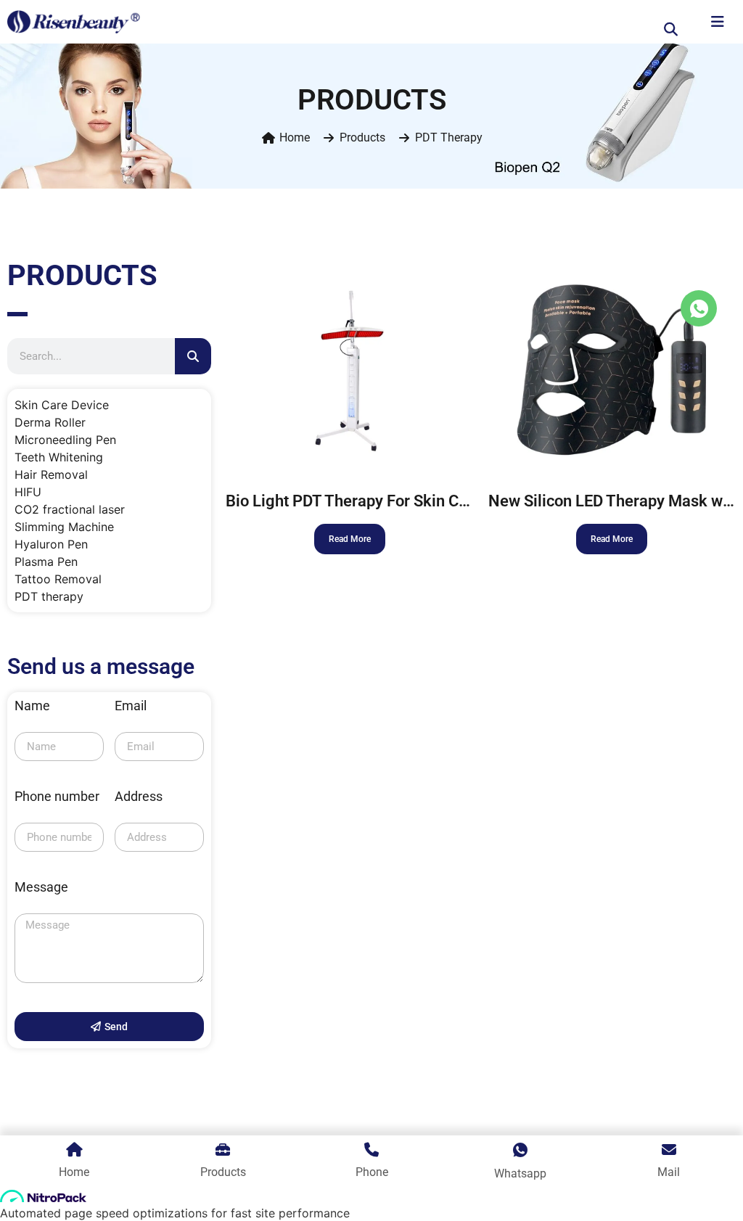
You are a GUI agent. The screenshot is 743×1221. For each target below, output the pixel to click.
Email (131, 706)
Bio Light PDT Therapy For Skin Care (354, 501)
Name (32, 706)
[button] (671, 29)
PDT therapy (449, 137)
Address (139, 797)
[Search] (193, 356)
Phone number (57, 797)
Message (41, 888)
